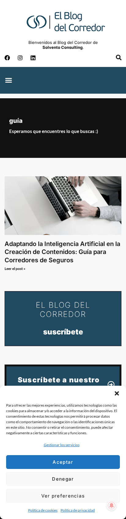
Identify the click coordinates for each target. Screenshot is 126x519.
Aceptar (63, 462)
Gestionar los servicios (62, 445)
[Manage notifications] (112, 505)
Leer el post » (15, 268)
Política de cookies (42, 510)
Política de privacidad (78, 510)
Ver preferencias (63, 496)
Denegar (63, 479)
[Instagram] (20, 57)
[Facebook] (7, 57)
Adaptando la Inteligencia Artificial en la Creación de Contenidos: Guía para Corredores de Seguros (62, 252)
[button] (117, 393)
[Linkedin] (33, 57)
